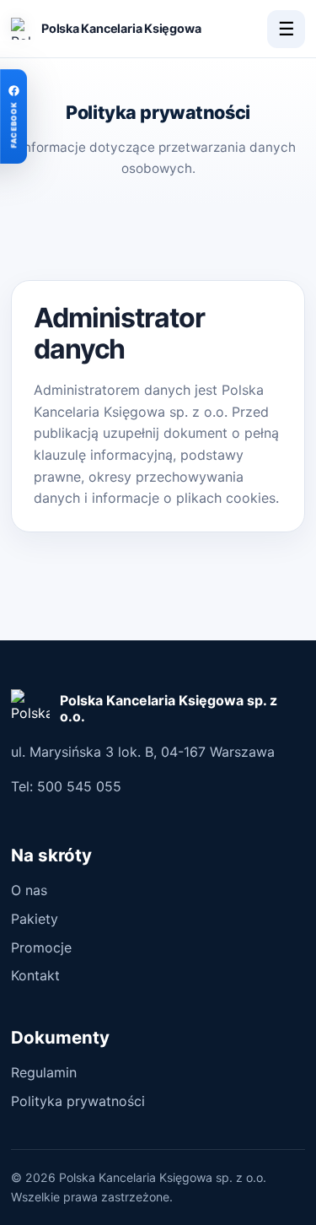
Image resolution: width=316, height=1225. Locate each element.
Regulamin (44, 1072)
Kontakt (35, 975)
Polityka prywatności (78, 1101)
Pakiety (34, 918)
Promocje (41, 947)
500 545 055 (79, 786)
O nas (29, 890)
